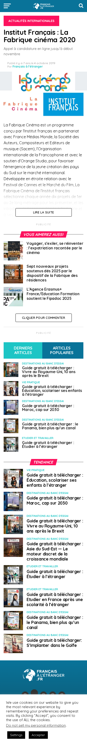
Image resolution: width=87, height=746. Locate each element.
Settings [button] (16, 735)
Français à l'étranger (28, 66)
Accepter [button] (38, 735)
